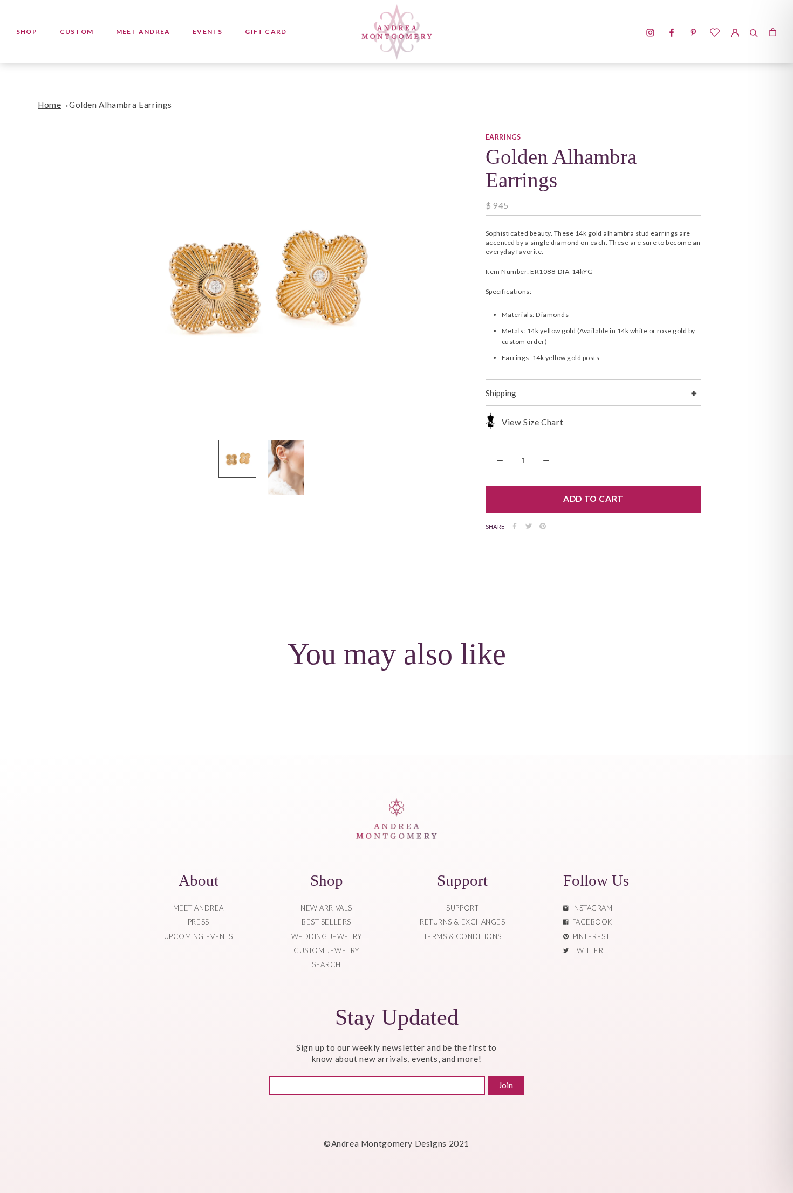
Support (462, 908)
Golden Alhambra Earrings (120, 104)
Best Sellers (326, 922)
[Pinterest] (542, 526)
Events (207, 31)
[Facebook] (514, 526)
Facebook (590, 922)
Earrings (503, 137)
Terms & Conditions (462, 936)
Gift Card (265, 31)
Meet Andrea (143, 31)
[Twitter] (528, 526)
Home (49, 104)
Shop (26, 31)
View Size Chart (532, 422)
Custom (76, 31)
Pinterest (589, 936)
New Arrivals (326, 908)
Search (326, 964)
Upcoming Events (198, 936)
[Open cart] (773, 31)
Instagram (591, 908)
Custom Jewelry (326, 950)
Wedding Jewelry (326, 936)
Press (198, 922)
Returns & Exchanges (462, 922)
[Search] (754, 31)
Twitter (586, 950)
